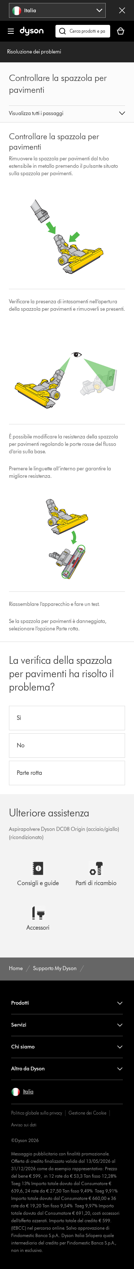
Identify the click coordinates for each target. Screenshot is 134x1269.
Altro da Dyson (28, 1069)
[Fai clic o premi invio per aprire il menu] (11, 31)
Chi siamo (23, 1047)
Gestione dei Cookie (87, 1113)
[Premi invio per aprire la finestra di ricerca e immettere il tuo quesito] (82, 31)
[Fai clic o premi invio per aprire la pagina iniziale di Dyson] (32, 34)
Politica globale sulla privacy (36, 1113)
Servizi (18, 1025)
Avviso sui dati (23, 1125)
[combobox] (57, 10)
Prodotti (20, 1003)
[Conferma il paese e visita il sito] (122, 10)
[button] (67, 114)
